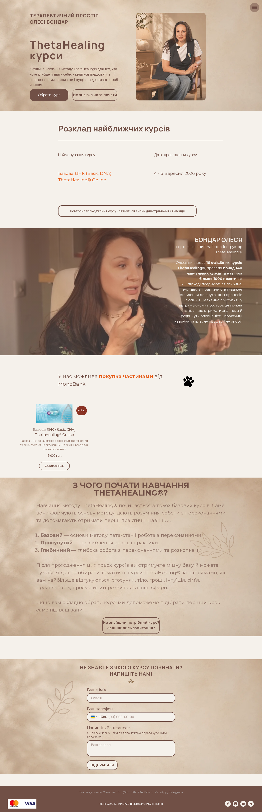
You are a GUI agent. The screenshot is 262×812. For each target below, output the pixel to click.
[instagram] (235, 805)
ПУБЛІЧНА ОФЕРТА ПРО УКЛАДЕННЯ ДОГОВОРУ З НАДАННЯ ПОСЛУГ (131, 804)
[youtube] (243, 805)
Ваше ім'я (96, 690)
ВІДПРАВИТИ (102, 765)
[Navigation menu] (254, 7)
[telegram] (251, 805)
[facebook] (228, 805)
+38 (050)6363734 (129, 792)
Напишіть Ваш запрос (108, 728)
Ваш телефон (100, 709)
